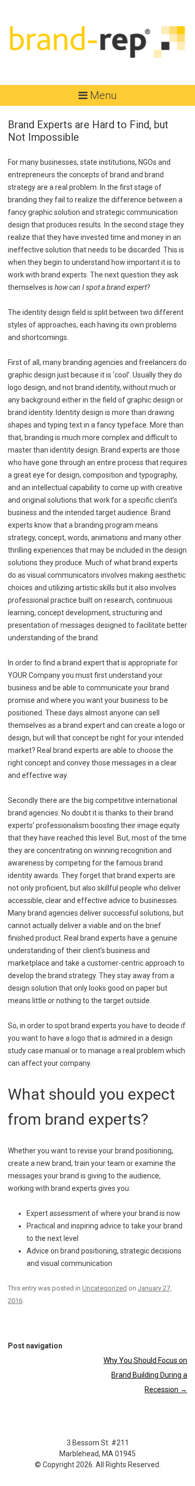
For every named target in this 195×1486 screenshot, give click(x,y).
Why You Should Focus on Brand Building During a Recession (145, 1375)
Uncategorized (104, 1288)
